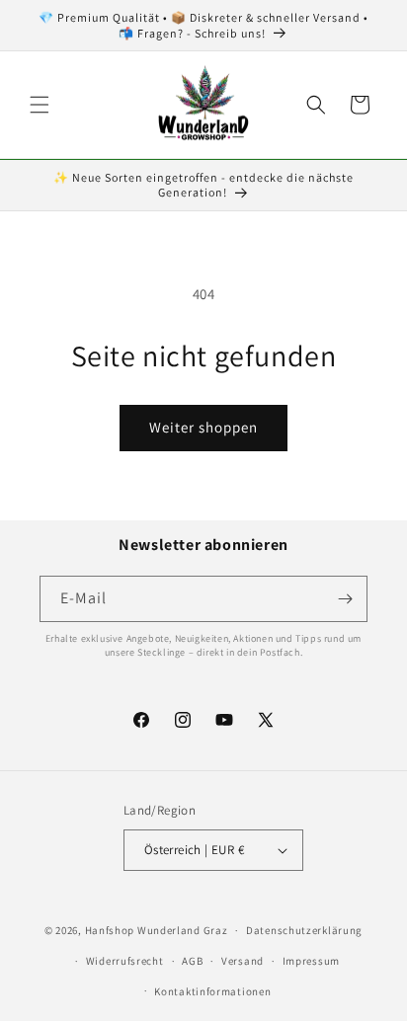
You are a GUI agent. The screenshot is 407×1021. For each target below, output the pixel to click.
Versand (242, 961)
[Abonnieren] (344, 599)
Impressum (311, 961)
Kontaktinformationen (212, 991)
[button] (39, 104)
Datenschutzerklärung (304, 930)
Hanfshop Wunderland (143, 930)
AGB (192, 961)
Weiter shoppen (203, 427)
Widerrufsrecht (125, 961)
